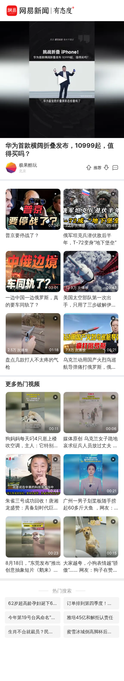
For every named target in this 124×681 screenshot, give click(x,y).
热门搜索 (62, 591)
